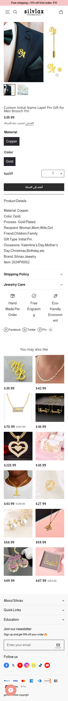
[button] (7, 12)
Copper (11, 141)
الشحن (29, 123)
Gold (9, 161)
